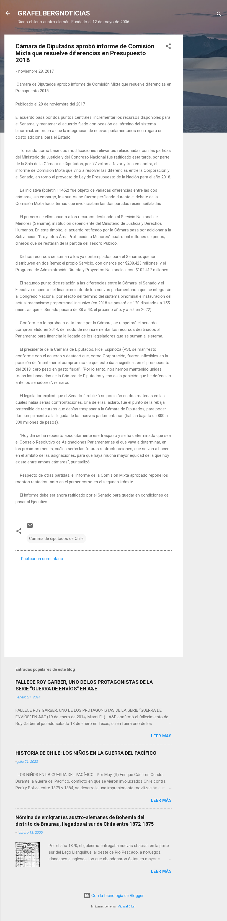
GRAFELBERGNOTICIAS (54, 13)
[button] (168, 47)
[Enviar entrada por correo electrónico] (30, 527)
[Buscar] (219, 15)
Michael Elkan (126, 906)
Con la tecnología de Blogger (117, 895)
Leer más (161, 735)
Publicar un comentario (42, 558)
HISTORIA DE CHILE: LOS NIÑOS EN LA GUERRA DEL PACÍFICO (86, 753)
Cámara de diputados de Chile (56, 538)
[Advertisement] (205, 117)
